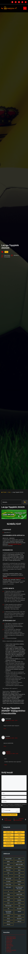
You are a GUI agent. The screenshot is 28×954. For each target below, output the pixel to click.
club (19, 875)
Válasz (5, 728)
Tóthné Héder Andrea (11, 936)
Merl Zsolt (8, 948)
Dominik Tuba (9, 941)
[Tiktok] (22, 2)
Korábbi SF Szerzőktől (11, 950)
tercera (8, 918)
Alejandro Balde (8, 858)
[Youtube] (19, 2)
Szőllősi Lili (8, 947)
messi (8, 902)
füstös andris (8, 887)
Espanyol (19, 881)
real (8, 908)
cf (8, 875)
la (8, 891)
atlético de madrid (19, 864)
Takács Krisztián (9, 945)
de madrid (8, 881)
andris (19, 858)
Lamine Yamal (19, 894)
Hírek (6, 251)
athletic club (19, 861)
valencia (8, 921)
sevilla (8, 915)
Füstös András (9, 939)
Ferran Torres (8, 884)
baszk (19, 870)
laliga (19, 891)
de (19, 878)
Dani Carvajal (8, 878)
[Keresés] (25, 502)
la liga (8, 894)
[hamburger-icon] (25, 8)
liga (19, 897)
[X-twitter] (26, 2)
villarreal (8, 924)
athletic (8, 861)
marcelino (19, 900)
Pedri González (8, 905)
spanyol (19, 915)
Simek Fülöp (9, 942)
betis (8, 872)
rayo (19, 905)
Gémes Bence (9, 944)
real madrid (19, 908)
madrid (8, 900)
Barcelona (8, 870)
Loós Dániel (8, 951)
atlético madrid (8, 867)
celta (19, 872)
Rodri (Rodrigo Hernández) (8, 912)
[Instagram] (16, 2)
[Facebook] (12, 2)
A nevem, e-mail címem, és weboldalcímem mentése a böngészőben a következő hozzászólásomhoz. (14, 805)
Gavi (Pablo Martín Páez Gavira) (19, 888)
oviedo (19, 902)
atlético (8, 864)
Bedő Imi (8, 751)
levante (8, 897)
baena (19, 867)
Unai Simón (19, 918)
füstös (19, 884)
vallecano (19, 921)
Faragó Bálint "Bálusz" (11, 938)
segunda (19, 911)
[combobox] (11, 502)
